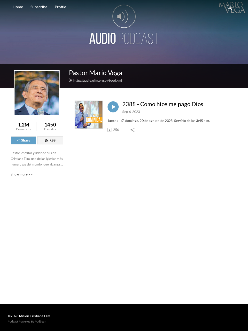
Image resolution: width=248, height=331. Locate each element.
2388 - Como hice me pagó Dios (162, 104)
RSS (52, 140)
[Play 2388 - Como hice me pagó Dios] (113, 106)
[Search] (229, 7)
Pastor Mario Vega (95, 73)
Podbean (40, 321)
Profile (60, 6)
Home (18, 6)
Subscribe (39, 6)
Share (25, 140)
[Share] (133, 129)
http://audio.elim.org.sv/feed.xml (97, 80)
